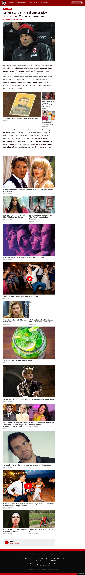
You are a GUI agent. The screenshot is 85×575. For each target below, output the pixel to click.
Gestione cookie (81, 573)
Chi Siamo (33, 555)
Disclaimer (52, 555)
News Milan (7, 8)
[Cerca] (82, 3)
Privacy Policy (42, 555)
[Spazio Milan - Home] (4, 3)
